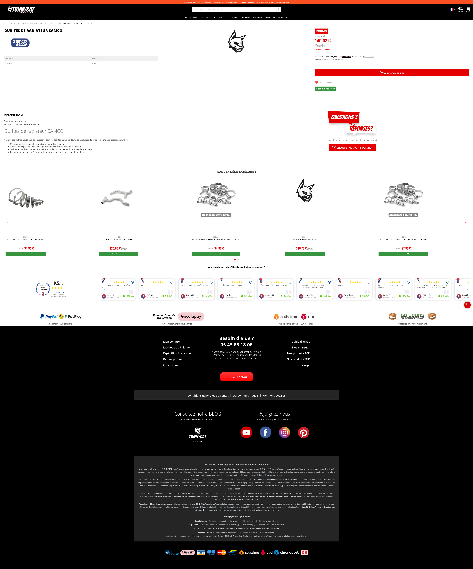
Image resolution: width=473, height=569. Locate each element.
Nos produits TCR (298, 353)
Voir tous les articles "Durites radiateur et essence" (236, 267)
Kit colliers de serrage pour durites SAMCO (26, 239)
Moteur (25, 23)
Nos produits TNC (298, 359)
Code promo (171, 365)
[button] (163, 65)
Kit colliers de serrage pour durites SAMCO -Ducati (216, 239)
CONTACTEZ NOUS (236, 377)
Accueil (8, 23)
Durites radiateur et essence (47, 23)
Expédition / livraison (177, 353)
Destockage (302, 365)
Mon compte (171, 341)
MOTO (17, 23)
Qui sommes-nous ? (245, 395)
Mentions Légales (274, 395)
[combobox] (236, 9)
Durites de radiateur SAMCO (118, 239)
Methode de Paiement (178, 347)
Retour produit (173, 359)
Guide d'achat (301, 341)
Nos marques (301, 347)
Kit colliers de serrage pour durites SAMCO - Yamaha (403, 239)
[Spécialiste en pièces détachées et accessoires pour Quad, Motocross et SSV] (20, 9)
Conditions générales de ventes (208, 395)
